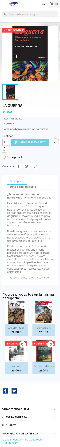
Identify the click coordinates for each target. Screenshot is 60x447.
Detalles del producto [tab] (23, 187)
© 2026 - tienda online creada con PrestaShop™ (22, 441)
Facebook (5, 391)
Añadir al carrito (30, 142)
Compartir (19, 166)
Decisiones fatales (44, 366)
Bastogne (16, 366)
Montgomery (44, 327)
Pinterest (35, 166)
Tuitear (27, 166)
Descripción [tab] (17, 181)
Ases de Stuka (16, 327)
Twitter (14, 391)
